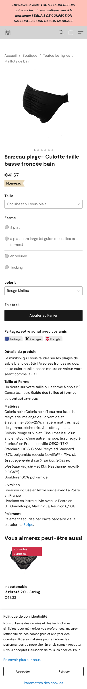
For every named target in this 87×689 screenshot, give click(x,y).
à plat (15, 227)
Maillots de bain (17, 61)
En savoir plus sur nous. (22, 659)
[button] (8, 32)
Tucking (16, 267)
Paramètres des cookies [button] (43, 683)
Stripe (28, 524)
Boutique (30, 55)
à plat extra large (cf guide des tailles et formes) (42, 241)
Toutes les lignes (56, 55)
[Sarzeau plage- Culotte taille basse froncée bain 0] (43, 108)
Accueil (10, 55)
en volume (18, 256)
